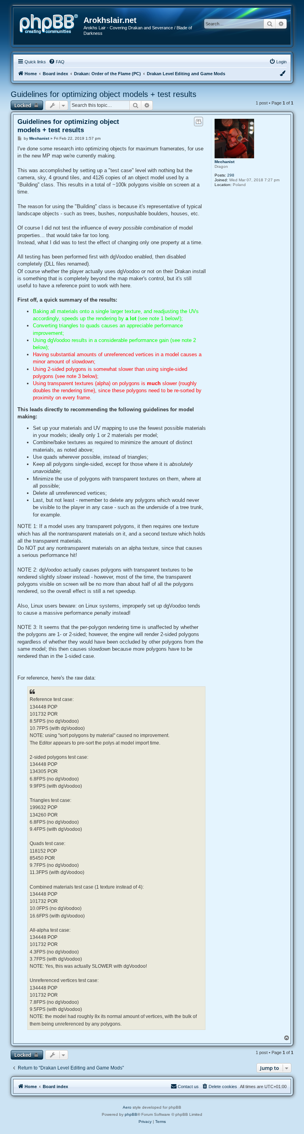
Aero (127, 1107)
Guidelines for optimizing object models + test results (103, 94)
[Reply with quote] (198, 121)
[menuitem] (57, 61)
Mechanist (224, 162)
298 (230, 175)
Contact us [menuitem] (188, 1086)
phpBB (131, 1114)
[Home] (51, 23)
